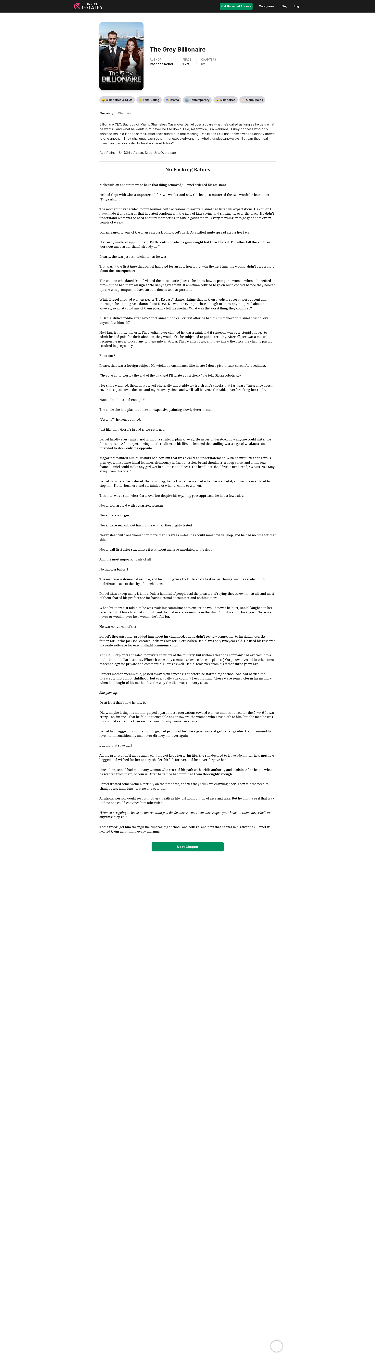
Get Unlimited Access (236, 6)
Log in (298, 6)
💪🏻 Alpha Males (252, 100)
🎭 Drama (172, 100)
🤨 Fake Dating (149, 100)
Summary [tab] (106, 113)
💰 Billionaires (225, 100)
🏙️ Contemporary (197, 100)
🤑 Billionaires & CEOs (117, 100)
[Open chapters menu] (276, 1346)
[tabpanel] (187, 486)
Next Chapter (187, 847)
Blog (284, 6)
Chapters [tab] (124, 113)
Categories (266, 6)
